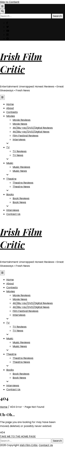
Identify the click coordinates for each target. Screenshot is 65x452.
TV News (18, 155)
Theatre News (21, 186)
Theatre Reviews (23, 183)
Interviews (19, 139)
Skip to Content (9, 2)
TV (8, 147)
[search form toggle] (2, 11)
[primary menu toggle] (2, 97)
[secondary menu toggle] (2, 6)
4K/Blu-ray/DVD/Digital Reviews (33, 128)
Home (10, 104)
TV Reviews (20, 151)
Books (10, 194)
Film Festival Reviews (25, 135)
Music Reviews (21, 167)
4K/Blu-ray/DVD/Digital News (31, 132)
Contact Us (13, 214)
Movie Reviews (21, 120)
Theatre (11, 179)
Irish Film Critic (21, 62)
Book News (19, 202)
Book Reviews (21, 198)
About (10, 108)
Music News (20, 171)
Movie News (20, 124)
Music (9, 163)
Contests (12, 112)
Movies (10, 116)
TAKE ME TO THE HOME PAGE (18, 436)
